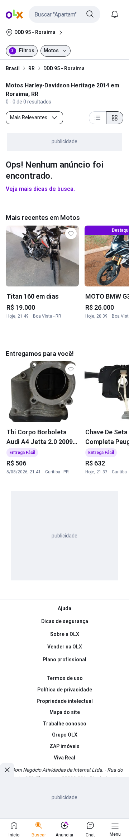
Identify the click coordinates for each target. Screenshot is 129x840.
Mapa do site (64, 712)
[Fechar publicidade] (7, 770)
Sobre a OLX (64, 634)
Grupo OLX (64, 735)
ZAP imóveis (64, 746)
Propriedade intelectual (65, 701)
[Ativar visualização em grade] (114, 117)
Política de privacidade (64, 689)
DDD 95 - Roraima (64, 68)
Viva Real (64, 758)
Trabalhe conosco (64, 723)
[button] (64, 14)
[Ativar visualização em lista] (97, 117)
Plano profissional (64, 659)
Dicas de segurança (64, 621)
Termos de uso (65, 678)
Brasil (13, 68)
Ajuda (64, 608)
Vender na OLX (64, 647)
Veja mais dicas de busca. (40, 188)
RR (31, 68)
